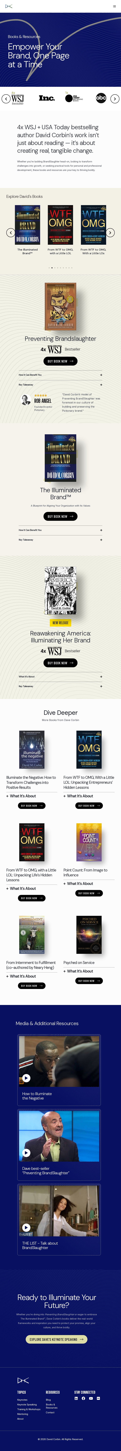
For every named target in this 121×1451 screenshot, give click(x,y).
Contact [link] (50, 1412)
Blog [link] (48, 1399)
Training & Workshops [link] (28, 1409)
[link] (9, 6)
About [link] (20, 1418)
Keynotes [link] (22, 1399)
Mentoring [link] (22, 1414)
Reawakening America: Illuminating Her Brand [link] (60, 636)
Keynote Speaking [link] (27, 1404)
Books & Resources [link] (52, 1406)
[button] (6, 98)
